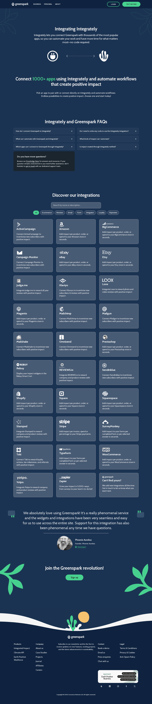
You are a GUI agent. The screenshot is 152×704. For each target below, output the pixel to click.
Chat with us (103, 661)
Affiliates (40, 665)
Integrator (90, 213)
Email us (101, 652)
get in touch (30, 166)
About (57, 4)
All (36, 213)
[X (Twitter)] (134, 686)
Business (37, 4)
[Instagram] (118, 686)
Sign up (74, 577)
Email (70, 213)
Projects (39, 657)
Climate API (19, 652)
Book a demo (103, 648)
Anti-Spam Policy (127, 657)
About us (39, 648)
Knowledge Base (32, 161)
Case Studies (41, 652)
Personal (48, 4)
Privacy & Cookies (127, 652)
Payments (113, 213)
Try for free (131, 4)
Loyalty (101, 213)
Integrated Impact (22, 648)
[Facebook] (126, 686)
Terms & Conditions (128, 648)
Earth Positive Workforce (20, 658)
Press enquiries (104, 657)
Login (113, 4)
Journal (39, 661)
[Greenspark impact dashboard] (101, 686)
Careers (39, 670)
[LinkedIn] (109, 686)
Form (79, 213)
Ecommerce (47, 213)
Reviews (60, 213)
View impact (82, 547)
